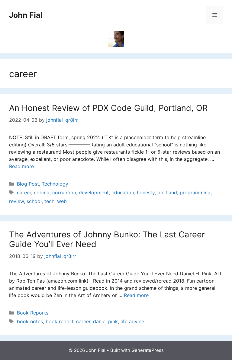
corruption (64, 192)
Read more (21, 166)
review (16, 201)
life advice (132, 321)
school (34, 201)
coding (42, 192)
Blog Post (28, 184)
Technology (55, 184)
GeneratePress (147, 350)
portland (167, 192)
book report (59, 321)
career (24, 192)
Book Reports (32, 313)
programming (195, 192)
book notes (30, 321)
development (94, 192)
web (62, 201)
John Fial (26, 15)
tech (49, 201)
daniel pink (105, 321)
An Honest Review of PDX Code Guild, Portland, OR (108, 108)
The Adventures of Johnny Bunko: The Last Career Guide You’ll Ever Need (107, 239)
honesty (146, 192)
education (122, 192)
